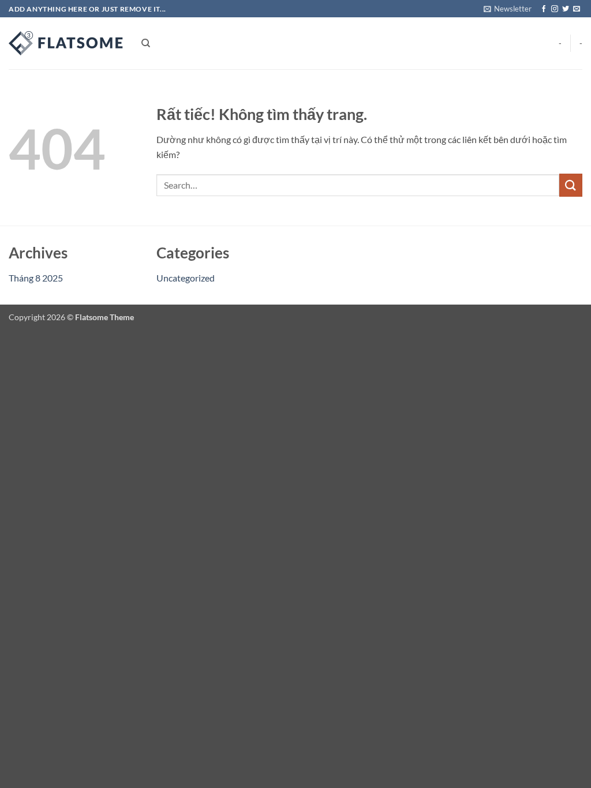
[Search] (145, 43)
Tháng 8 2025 (36, 277)
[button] (508, 8)
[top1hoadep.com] (66, 43)
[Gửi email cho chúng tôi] (576, 9)
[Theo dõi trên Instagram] (554, 9)
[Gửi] (570, 185)
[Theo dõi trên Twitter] (565, 9)
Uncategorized (185, 277)
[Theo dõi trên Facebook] (543, 9)
